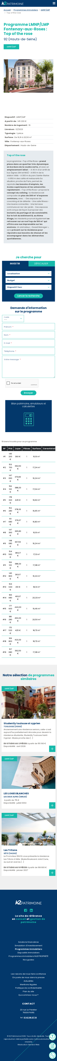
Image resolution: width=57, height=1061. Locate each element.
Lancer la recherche (28, 295)
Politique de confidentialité (28, 987)
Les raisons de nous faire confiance (28, 973)
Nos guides (28, 959)
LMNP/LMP (45, 10)
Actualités (28, 981)
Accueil (7, 10)
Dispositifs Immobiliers (29, 952)
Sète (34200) (10, 853)
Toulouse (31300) (13, 726)
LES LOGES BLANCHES (16, 793)
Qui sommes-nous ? (28, 995)
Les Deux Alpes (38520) (15, 796)
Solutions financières (28, 942)
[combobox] (14, 273)
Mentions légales (28, 984)
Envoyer (28, 392)
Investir (15, 263)
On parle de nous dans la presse (28, 977)
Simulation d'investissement (28, 945)
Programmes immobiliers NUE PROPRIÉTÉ (28, 956)
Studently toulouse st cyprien (22, 723)
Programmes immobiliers (26, 10)
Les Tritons (10, 850)
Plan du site (28, 991)
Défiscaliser (41, 263)
